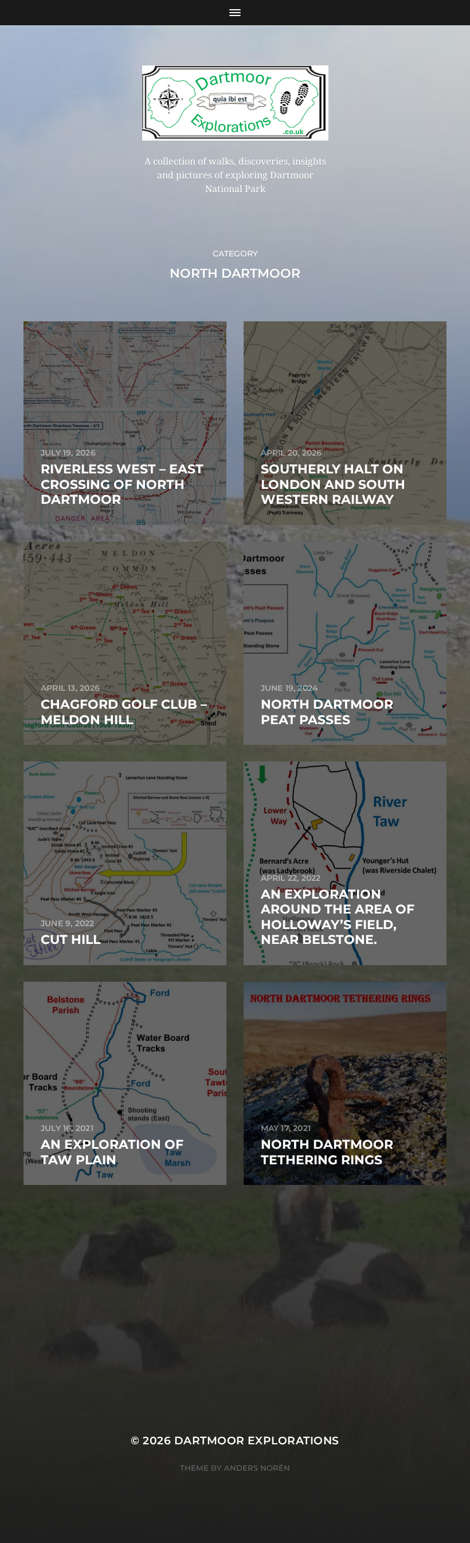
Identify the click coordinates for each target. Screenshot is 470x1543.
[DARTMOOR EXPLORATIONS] (235, 103)
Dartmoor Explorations (256, 1440)
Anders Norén (257, 1467)
